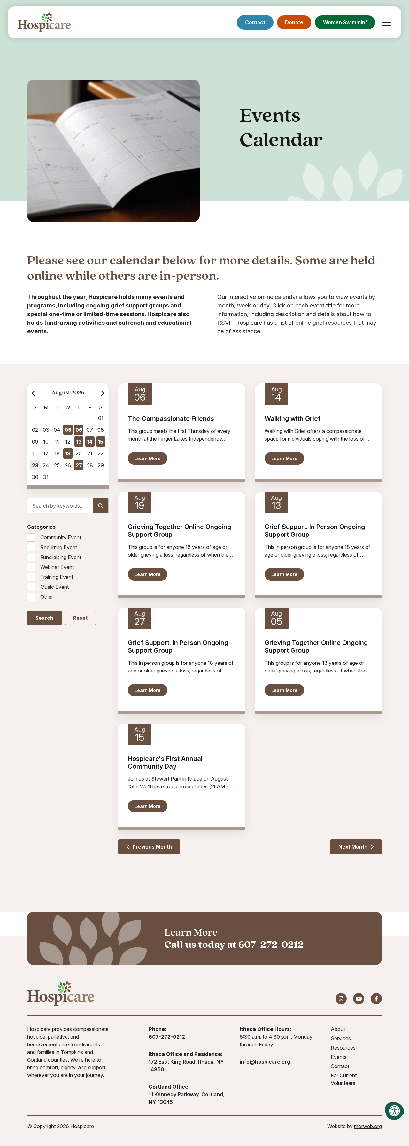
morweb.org (368, 1126)
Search (44, 618)
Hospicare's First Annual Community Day (165, 762)
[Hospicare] (44, 22)
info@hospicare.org (265, 1062)
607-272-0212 (271, 944)
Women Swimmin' (345, 22)
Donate (294, 22)
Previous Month (151, 847)
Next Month (353, 847)
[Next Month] (102, 392)
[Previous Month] (33, 392)
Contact (255, 22)
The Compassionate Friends (171, 418)
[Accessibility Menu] (394, 1110)
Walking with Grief (293, 418)
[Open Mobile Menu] (386, 22)
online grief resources (323, 322)
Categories (41, 527)
